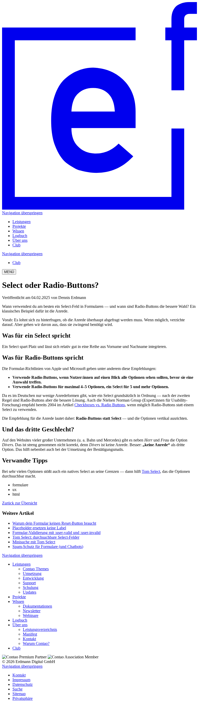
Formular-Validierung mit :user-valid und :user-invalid (56, 532)
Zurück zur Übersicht (19, 503)
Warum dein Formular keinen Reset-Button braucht (54, 523)
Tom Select (151, 471)
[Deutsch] (99, 208)
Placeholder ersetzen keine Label (39, 528)
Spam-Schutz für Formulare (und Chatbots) (47, 546)
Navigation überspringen (22, 213)
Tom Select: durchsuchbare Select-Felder (45, 537)
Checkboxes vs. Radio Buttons (99, 405)
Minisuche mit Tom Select (33, 542)
